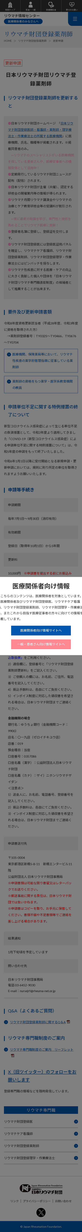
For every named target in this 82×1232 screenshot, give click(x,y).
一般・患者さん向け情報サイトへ (41, 644)
